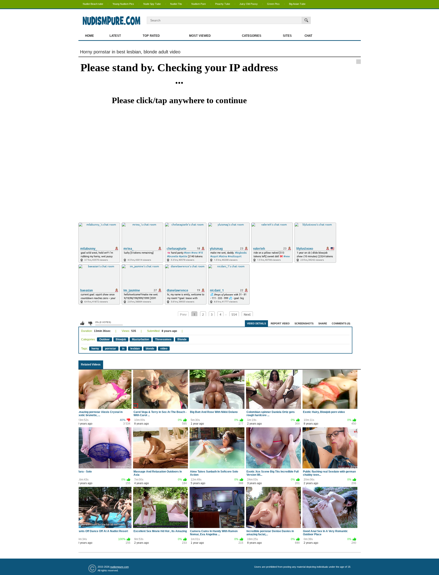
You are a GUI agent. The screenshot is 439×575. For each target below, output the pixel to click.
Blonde (182, 339)
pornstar (110, 348)
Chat (308, 35)
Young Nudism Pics (123, 4)
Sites (287, 35)
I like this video (82, 323)
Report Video (280, 323)
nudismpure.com (119, 566)
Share (322, 323)
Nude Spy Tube (152, 4)
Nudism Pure (198, 4)
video (163, 348)
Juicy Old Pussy (248, 4)
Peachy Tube (222, 4)
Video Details (256, 323)
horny (95, 348)
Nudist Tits (176, 4)
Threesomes (163, 339)
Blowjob (121, 339)
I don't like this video (90, 323)
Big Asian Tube (297, 4)
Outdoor (104, 339)
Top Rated (151, 35)
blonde (150, 348)
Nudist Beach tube (93, 4)
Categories (251, 35)
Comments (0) (341, 323)
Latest (115, 35)
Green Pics (273, 4)
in (123, 348)
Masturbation (140, 339)
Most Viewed (200, 35)
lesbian (135, 348)
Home (89, 35)
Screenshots (303, 323)
